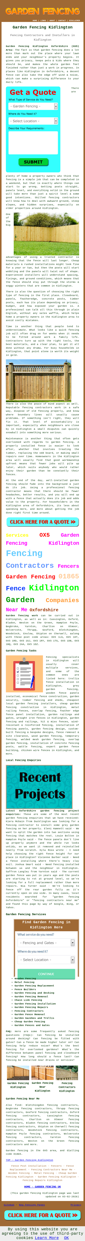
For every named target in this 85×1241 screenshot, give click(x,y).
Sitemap (9, 1205)
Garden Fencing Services (26, 914)
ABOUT (52, 21)
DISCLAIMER (74, 21)
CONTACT (62, 21)
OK (66, 1238)
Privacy (76, 1205)
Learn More (47, 1238)
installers (32, 275)
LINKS (43, 21)
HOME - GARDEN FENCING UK (42, 1186)
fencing (73, 330)
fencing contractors (64, 197)
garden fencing (62, 442)
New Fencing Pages (32, 1205)
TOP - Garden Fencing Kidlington (29, 1160)
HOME (35, 21)
